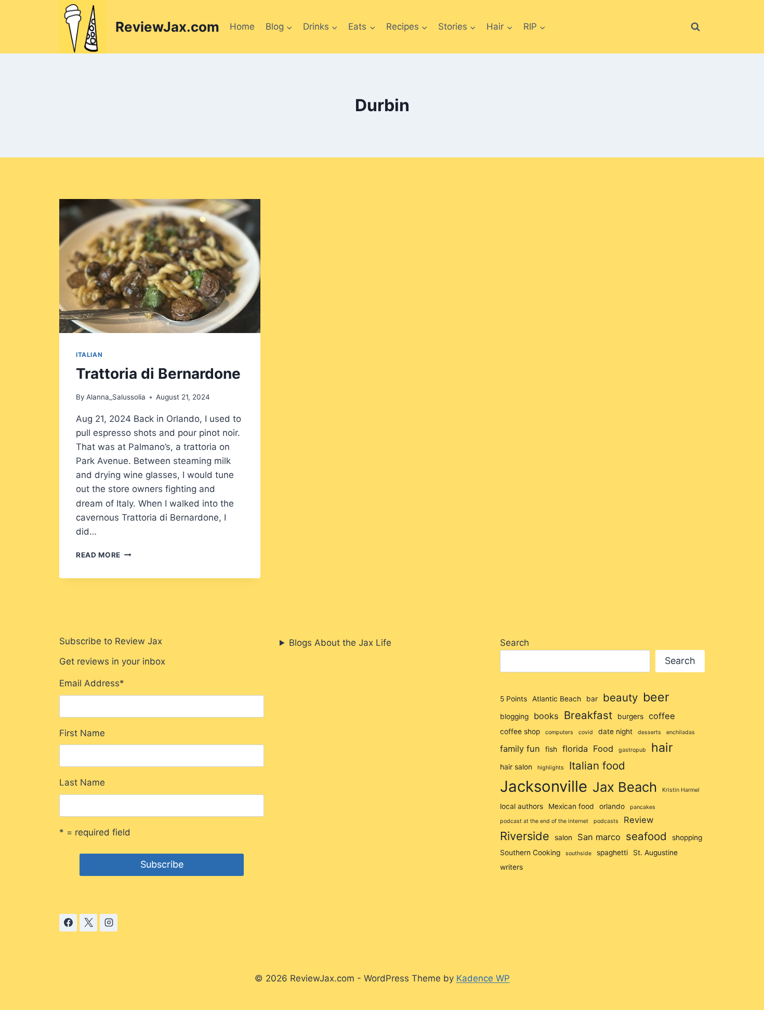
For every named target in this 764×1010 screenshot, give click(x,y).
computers (559, 732)
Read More (103, 555)
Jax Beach (624, 787)
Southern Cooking (530, 852)
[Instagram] (108, 923)
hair (662, 747)
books (546, 716)
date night (615, 731)
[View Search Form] (695, 27)
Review (638, 820)
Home (242, 26)
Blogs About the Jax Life (340, 642)
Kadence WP (483, 978)
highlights (550, 767)
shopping (687, 837)
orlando (612, 806)
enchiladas (680, 732)
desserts (649, 732)
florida (575, 748)
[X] (88, 923)
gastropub (632, 750)
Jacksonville (543, 786)
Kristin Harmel (681, 790)
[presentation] (159, 266)
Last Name (82, 782)
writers (511, 867)
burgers (630, 716)
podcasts (606, 821)
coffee (662, 716)
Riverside (524, 836)
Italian (89, 354)
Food (603, 748)
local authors (521, 806)
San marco (599, 837)
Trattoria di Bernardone (158, 373)
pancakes (642, 807)
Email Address (91, 683)
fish (551, 749)
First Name (82, 733)
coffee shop (520, 731)
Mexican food (571, 806)
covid (585, 732)
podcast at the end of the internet (544, 821)
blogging (514, 716)
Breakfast (588, 715)
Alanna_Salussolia (116, 397)
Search (514, 642)
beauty (620, 697)
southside (578, 853)
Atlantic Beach (556, 699)
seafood (646, 836)
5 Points (513, 699)
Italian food (597, 765)
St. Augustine (655, 852)
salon (563, 837)
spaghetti (612, 852)
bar (592, 699)
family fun (520, 748)
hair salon (516, 767)
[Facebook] (68, 923)
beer (656, 697)
